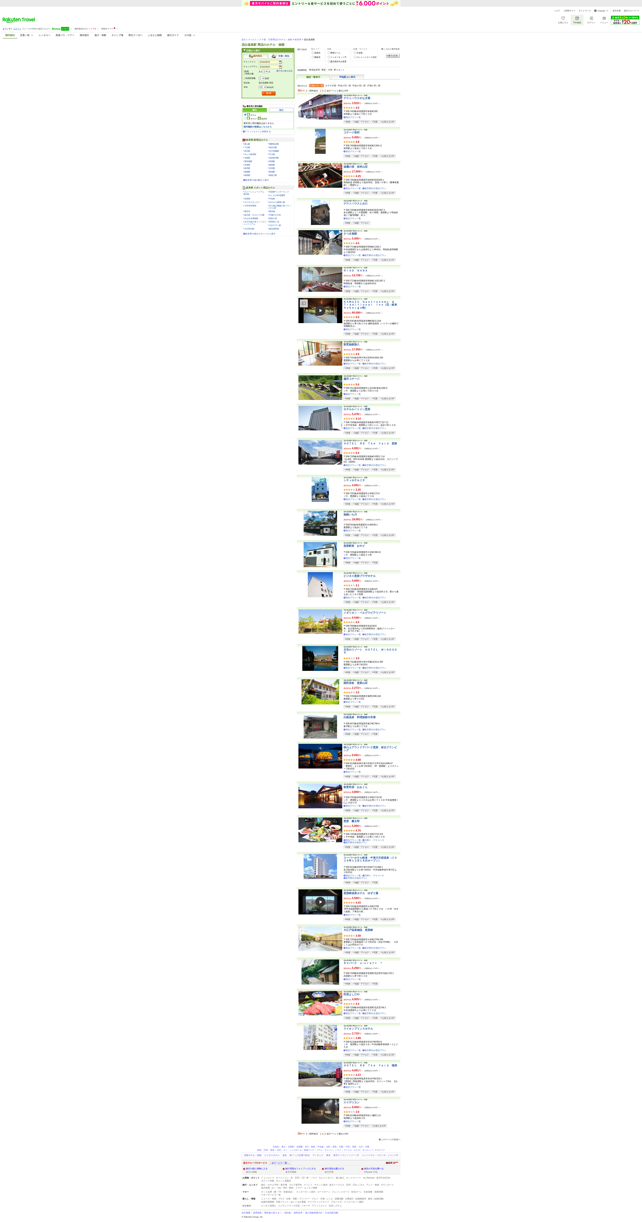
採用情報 (257, 1212)
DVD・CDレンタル (355, 1185)
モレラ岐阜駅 (250, 154)
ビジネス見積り (268, 1205)
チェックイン (250, 62)
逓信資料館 (274, 229)
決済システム (335, 1205)
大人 (261, 71)
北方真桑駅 (274, 151)
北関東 (291, 1147)
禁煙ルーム (335, 53)
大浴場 (359, 53)
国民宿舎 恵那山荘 (356, 682)
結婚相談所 (360, 1198)
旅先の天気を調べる (374, 1168)
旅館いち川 (350, 514)
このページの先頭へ (390, 1139)
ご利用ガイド (569, 11)
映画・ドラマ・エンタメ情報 (303, 1188)
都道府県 (315, 70)
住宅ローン (356, 1192)
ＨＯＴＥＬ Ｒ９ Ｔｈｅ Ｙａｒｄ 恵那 (370, 443)
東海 (335, 1147)
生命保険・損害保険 (373, 1192)
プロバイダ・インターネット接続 (347, 1202)
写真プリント (282, 1202)
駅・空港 (328, 70)
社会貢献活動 (331, 1212)
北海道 (276, 1147)
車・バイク (311, 1178)
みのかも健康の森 (277, 202)
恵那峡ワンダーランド (279, 192)
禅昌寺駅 (273, 147)
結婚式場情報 (267, 1202)
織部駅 (272, 165)
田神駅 (272, 161)
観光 (328, 1155)
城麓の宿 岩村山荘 (356, 166)
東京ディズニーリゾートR (346, 1155)
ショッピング (267, 1178)
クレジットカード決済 (366, 57)
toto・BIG (282, 1188)
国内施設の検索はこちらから (258, 126)
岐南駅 (272, 172)
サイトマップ (585, 11)
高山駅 (247, 144)
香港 (272, 1150)
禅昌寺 (247, 211)
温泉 (284, 1155)
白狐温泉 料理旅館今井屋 (360, 717)
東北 (283, 1147)
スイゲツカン (352, 1102)
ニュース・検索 (268, 1198)
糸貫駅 (247, 158)
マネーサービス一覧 (271, 1195)
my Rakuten (369, 1178)
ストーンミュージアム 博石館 (254, 193)
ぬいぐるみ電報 (298, 1202)
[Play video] (320, 311)
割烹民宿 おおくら (356, 787)
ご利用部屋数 (250, 78)
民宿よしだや (352, 994)
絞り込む (393, 56)
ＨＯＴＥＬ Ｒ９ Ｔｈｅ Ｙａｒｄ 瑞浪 (370, 1065)
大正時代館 (249, 229)
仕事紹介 (349, 1198)
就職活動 (339, 1198)
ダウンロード (387, 1185)
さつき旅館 (350, 233)
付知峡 (272, 199)
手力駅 (272, 154)
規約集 (287, 1212)
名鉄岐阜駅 (274, 158)
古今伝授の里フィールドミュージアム (254, 223)
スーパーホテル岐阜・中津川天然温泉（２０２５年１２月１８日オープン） (370, 859)
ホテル (253, 115)
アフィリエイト (319, 1205)
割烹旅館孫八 (352, 344)
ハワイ (338, 1150)
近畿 (341, 1147)
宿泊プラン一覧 (353, 117)
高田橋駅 (248, 161)
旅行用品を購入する (334, 1168)
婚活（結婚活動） (376, 1198)
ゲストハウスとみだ (356, 203)
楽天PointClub (383, 1178)
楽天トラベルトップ (251, 39)
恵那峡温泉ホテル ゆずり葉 (361, 893)
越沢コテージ (352, 378)
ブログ (281, 1198)
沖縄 (367, 1147)
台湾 (279, 1150)
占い (274, 1188)
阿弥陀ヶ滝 (274, 222)
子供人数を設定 (286, 71)
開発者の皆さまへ (273, 1212)
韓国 (259, 1150)
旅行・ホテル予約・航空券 (274, 1185)
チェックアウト (251, 66)
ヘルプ (557, 11)
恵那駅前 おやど (354, 545)
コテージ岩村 (352, 132)
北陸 (328, 1147)
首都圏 (299, 1147)
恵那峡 (247, 199)
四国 (354, 1147)
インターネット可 (338, 57)
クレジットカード (340, 1192)
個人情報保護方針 (314, 1212)
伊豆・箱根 (310, 1147)
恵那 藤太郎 (352, 821)
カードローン (323, 1192)
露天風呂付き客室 (338, 61)
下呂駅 (247, 147)
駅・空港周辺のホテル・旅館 (278, 39)
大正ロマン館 (275, 225)
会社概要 (246, 1212)
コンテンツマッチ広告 (289, 1205)
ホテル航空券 (259, 119)
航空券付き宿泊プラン (375, 188)
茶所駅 (272, 168)
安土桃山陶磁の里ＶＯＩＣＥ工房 (279, 207)
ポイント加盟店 (283, 1181)
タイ (285, 1150)
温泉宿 (317, 53)
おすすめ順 (330, 85)
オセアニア (380, 1150)
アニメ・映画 (372, 1185)
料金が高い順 (359, 85)
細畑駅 (247, 172)
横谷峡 (272, 211)
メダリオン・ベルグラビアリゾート (365, 612)
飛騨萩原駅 (274, 144)
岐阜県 (298, 39)
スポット (340, 70)
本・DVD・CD (298, 1178)
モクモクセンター (252, 202)
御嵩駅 (247, 175)
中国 (348, 1147)
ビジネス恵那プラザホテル (360, 575)
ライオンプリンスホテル (358, 1028)
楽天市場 (617, 11)
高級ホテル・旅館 (252, 1155)
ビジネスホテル (272, 1155)
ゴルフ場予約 (295, 1185)
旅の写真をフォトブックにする (300, 1168)
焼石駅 (247, 151)
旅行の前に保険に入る (257, 1168)
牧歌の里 (273, 218)
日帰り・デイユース (374, 840)
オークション (282, 1178)
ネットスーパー (353, 1178)
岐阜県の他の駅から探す (257, 180)
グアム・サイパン (325, 1150)
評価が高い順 (373, 85)
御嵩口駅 (273, 175)
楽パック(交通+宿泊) (300, 1155)
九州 (361, 1147)
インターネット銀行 (306, 1192)
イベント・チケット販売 (316, 1185)
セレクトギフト (326, 1178)
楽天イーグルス (336, 1185)
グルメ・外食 (318, 1198)
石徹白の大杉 (275, 215)
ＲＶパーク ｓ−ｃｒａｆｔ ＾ (363, 963)
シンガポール (296, 1150)
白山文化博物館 (251, 218)
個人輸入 (340, 1178)
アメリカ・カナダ (352, 1150)
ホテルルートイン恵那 (357, 409)
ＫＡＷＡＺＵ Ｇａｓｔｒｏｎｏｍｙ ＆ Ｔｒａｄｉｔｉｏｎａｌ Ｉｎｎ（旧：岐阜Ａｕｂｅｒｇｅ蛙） (370, 304)
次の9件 (344, 90)
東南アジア (309, 1150)
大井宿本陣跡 (250, 206)
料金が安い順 (344, 85)
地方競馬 (265, 1188)
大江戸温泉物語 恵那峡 (358, 929)
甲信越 (320, 1147)
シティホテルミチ (354, 480)
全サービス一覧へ (280, 1163)
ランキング (317, 1155)
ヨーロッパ (367, 1150)
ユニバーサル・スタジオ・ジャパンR (380, 1155)
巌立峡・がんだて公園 (254, 215)
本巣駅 (247, 165)
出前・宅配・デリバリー (298, 1198)
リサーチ (305, 1205)
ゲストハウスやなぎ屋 (357, 98)
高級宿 (317, 57)
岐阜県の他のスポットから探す (260, 233)
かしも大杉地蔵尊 (277, 195)
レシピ (330, 1198)
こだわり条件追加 (392, 49)
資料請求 (298, 1212)
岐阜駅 (247, 168)
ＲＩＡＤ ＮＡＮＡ (356, 270)
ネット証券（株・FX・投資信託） (277, 1192)
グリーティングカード (318, 1202)
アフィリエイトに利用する (258, 131)
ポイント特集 (267, 1181)
